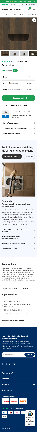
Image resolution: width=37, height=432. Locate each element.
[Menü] (33, 411)
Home (3, 15)
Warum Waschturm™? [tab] (12, 156)
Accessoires (9, 15)
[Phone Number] (26, 4)
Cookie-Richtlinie (9, 428)
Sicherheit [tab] (29, 156)
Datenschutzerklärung (21, 428)
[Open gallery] (34, 20)
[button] (18, 77)
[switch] (30, 424)
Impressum (31, 428)
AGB (3, 428)
